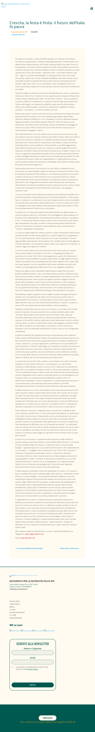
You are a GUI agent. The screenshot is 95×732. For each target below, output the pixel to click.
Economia (14, 34)
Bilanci (12, 607)
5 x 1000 (13, 615)
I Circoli (12, 609)
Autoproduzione (16, 618)
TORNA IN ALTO (47, 718)
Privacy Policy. (32, 669)
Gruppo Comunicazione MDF (19, 32)
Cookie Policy (14, 604)
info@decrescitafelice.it (19, 589)
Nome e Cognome (32, 648)
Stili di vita (22, 34)
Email (32, 657)
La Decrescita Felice (17, 612)
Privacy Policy (15, 601)
